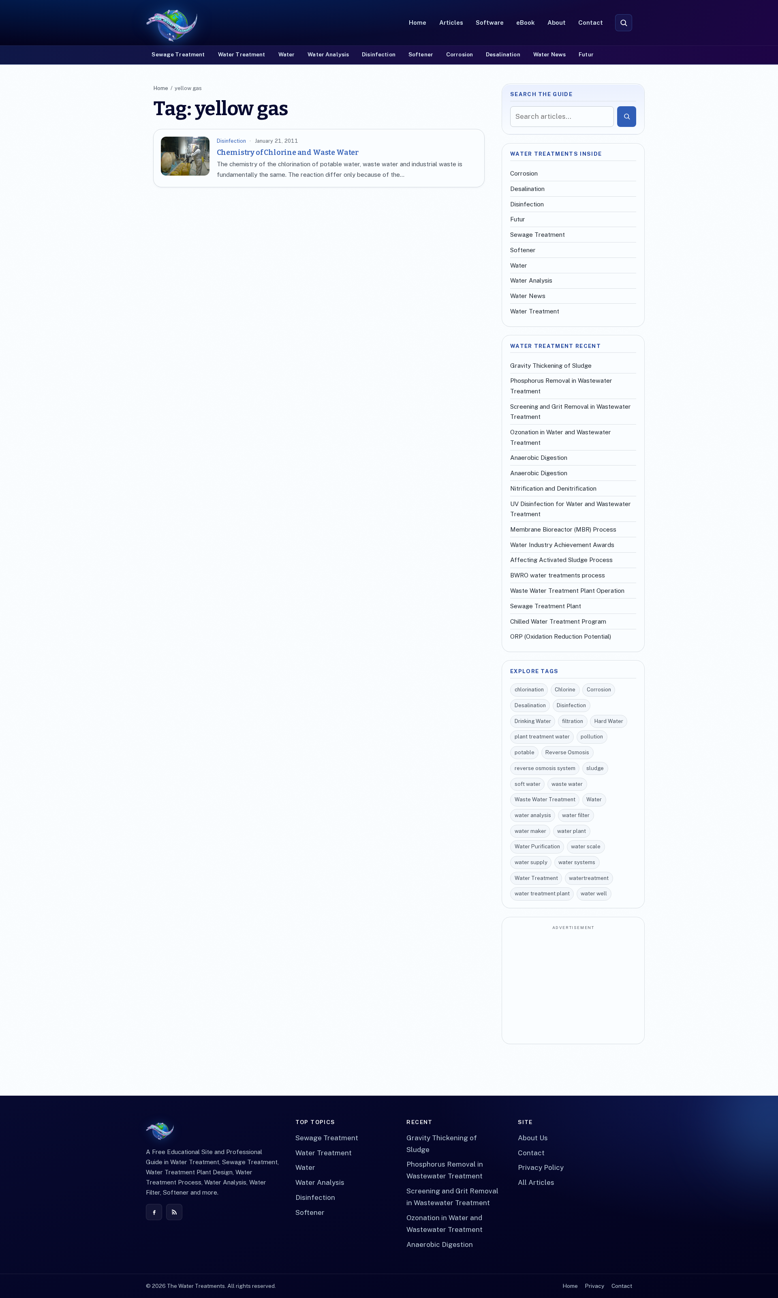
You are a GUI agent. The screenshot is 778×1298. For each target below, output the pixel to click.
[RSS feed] (174, 1212)
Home (417, 22)
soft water (528, 784)
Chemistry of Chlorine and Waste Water (288, 152)
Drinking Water (533, 721)
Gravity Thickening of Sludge (551, 365)
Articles (451, 22)
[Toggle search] (623, 22)
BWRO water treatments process (557, 575)
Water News (549, 54)
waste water (567, 784)
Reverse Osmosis (567, 752)
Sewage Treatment (178, 54)
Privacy (594, 1286)
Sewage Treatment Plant (545, 606)
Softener (420, 54)
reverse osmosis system (545, 768)
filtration (572, 721)
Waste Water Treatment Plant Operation (567, 590)
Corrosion (459, 54)
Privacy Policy (541, 1167)
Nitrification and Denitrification (553, 488)
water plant (571, 831)
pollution (592, 737)
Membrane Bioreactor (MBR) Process (563, 529)
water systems (576, 862)
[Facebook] (154, 1212)
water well (594, 893)
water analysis (533, 815)
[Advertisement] (573, 985)
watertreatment (589, 878)
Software (490, 22)
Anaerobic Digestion (538, 457)
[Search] (626, 116)
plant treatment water (542, 737)
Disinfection (378, 54)
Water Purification (537, 846)
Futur (586, 54)
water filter (576, 815)
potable (524, 752)
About (556, 22)
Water (286, 54)
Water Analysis (328, 54)
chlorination (529, 690)
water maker (530, 831)
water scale (586, 846)
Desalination (503, 54)
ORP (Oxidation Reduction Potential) (560, 636)
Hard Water (608, 721)
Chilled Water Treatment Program (558, 621)
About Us (533, 1138)
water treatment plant (542, 893)
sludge (595, 768)
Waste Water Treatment (545, 799)
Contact (590, 22)
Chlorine (565, 690)
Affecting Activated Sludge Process (561, 559)
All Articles (536, 1182)
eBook (525, 22)
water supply (531, 862)
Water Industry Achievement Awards (562, 544)
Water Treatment (241, 54)
